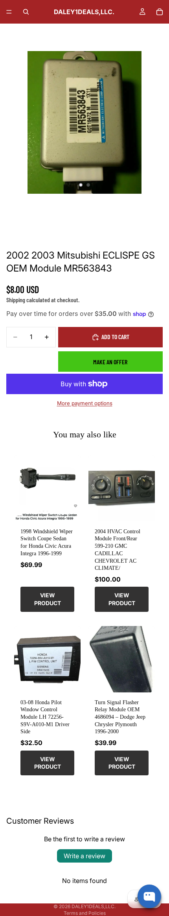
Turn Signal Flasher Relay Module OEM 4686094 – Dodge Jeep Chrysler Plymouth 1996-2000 (120, 717)
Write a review (84, 856)
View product (47, 599)
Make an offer (110, 361)
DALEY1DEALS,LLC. (94, 906)
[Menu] (9, 12)
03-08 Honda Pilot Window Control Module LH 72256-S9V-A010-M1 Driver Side (45, 717)
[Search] (26, 11)
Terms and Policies (85, 913)
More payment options (84, 403)
